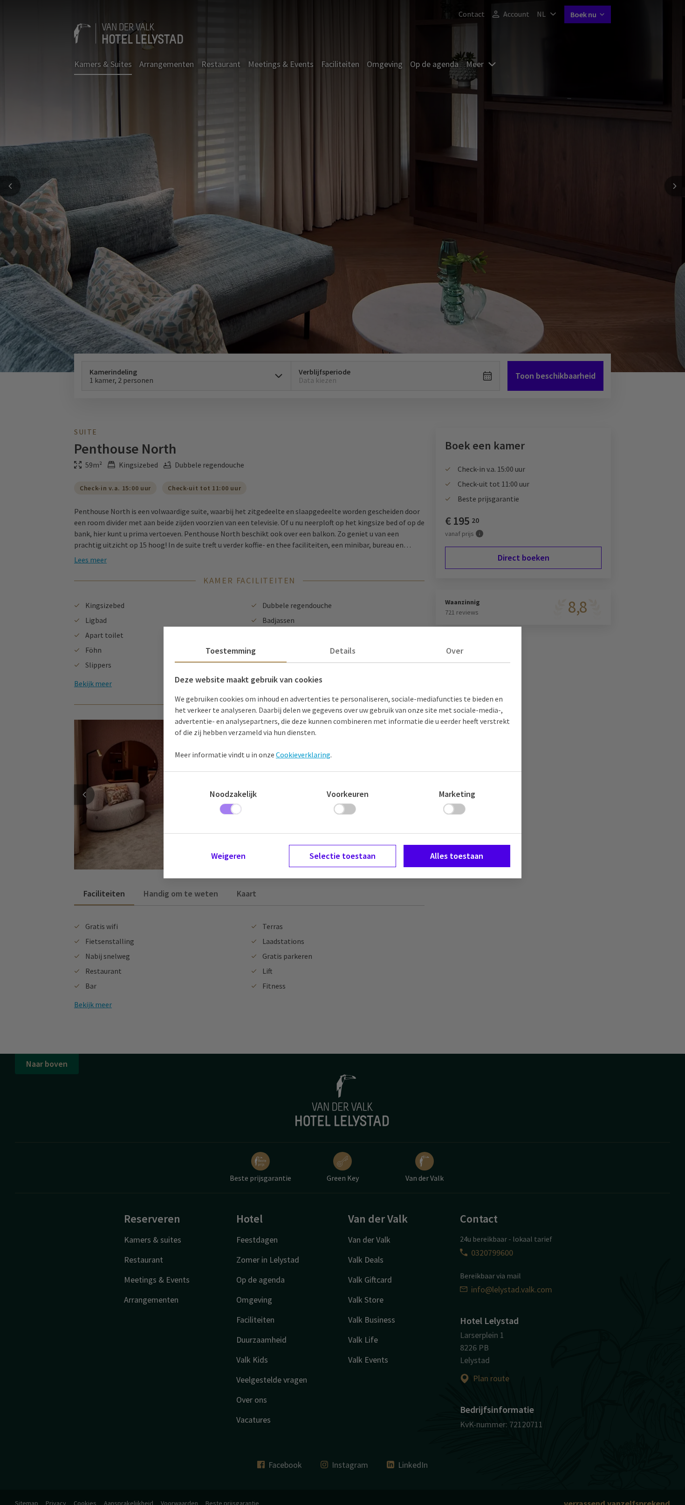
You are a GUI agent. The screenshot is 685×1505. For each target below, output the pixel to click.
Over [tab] (454, 650)
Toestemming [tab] (231, 650)
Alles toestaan (456, 855)
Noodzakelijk (233, 794)
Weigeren (228, 855)
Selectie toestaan (342, 855)
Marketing (457, 794)
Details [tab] (343, 650)
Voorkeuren (348, 794)
